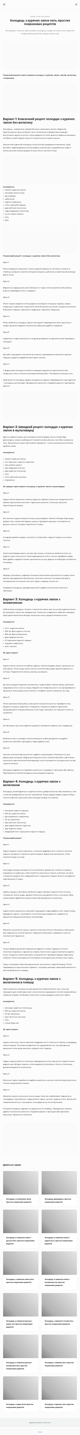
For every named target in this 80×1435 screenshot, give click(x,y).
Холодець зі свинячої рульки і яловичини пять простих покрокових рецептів (19, 1365)
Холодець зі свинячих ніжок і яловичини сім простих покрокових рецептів (57, 1282)
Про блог (47, 1422)
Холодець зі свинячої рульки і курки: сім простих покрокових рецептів (19, 1324)
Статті (40, 1432)
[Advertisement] (40, 55)
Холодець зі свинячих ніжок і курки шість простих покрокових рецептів (59, 1240)
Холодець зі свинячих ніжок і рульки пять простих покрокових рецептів (20, 1240)
